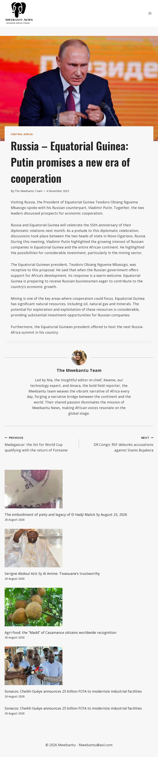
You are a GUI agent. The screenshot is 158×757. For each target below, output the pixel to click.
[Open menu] (149, 13)
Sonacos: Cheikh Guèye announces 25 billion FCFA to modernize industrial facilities (73, 691)
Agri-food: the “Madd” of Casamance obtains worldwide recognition (60, 632)
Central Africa (22, 134)
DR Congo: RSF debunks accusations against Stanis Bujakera (123, 444)
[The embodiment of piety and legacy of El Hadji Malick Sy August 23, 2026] (79, 489)
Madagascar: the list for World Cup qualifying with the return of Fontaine (36, 444)
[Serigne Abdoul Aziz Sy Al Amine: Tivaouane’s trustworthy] (79, 548)
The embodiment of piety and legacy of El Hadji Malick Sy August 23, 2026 (66, 514)
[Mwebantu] (19, 13)
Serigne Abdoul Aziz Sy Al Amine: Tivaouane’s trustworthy (52, 573)
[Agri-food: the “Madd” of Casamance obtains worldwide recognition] (79, 607)
